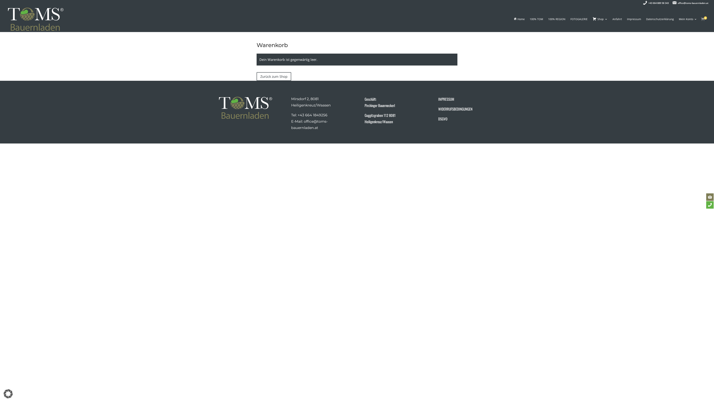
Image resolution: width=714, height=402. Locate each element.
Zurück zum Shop (273, 76)
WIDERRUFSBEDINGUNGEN (455, 108)
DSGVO (442, 118)
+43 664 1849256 (312, 115)
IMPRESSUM (446, 99)
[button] (8, 394)
